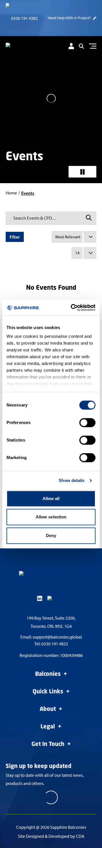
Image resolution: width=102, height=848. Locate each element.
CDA (80, 836)
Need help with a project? (69, 18)
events (27, 193)
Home (11, 193)
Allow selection (51, 516)
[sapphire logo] (30, 47)
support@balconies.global (57, 637)
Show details (71, 480)
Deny (51, 535)
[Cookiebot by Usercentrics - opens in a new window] (71, 307)
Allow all (51, 498)
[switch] (87, 422)
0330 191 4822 (54, 643)
